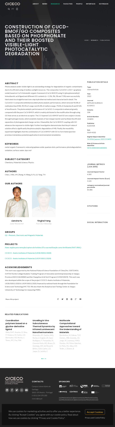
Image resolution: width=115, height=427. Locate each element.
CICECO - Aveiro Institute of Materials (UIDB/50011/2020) (28, 253)
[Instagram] (22, 390)
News (44, 4)
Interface (90, 4)
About (36, 4)
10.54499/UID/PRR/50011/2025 (86, 398)
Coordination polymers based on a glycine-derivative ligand (16, 325)
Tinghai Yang (43, 220)
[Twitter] (17, 390)
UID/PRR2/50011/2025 (66, 400)
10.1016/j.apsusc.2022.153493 (99, 139)
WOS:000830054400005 (97, 148)
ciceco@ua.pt (37, 398)
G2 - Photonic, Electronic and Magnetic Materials (24, 235)
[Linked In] (7, 390)
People (79, 4)
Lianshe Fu (16, 220)
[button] (43, 358)
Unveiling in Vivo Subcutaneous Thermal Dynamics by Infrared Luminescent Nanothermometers (44, 326)
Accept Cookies (95, 412)
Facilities (68, 4)
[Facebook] (12, 390)
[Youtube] (26, 390)
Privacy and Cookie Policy (95, 418)
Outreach (103, 4)
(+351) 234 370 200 (39, 395)
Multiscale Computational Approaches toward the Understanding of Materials (70, 326)
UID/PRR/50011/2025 (65, 398)
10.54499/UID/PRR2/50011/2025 (87, 400)
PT (13, 9)
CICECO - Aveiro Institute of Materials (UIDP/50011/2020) (28, 258)
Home (86, 40)
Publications (105, 40)
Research (55, 4)
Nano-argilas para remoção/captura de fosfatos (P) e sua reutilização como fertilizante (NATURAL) (43, 247)
